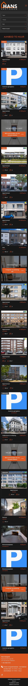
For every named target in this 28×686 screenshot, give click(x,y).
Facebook (2, 675)
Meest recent (6, 28)
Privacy (14, 681)
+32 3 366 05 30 (6, 662)
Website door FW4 (14, 684)
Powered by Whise (14, 682)
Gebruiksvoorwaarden (14, 679)
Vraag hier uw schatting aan (12, 270)
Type (3, 15)
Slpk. (3, 24)
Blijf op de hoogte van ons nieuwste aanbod (12, 134)
